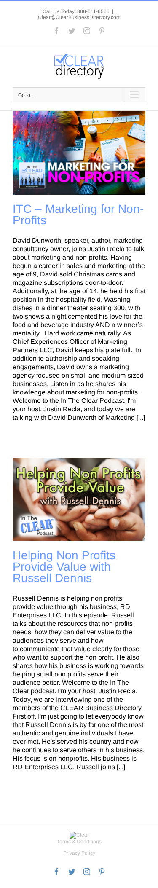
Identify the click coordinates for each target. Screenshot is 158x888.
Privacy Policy (79, 853)
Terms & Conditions (79, 842)
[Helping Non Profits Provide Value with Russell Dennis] (79, 499)
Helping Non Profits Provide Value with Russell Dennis (64, 567)
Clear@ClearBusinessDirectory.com (79, 17)
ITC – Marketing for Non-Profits (78, 214)
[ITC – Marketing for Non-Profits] (79, 152)
